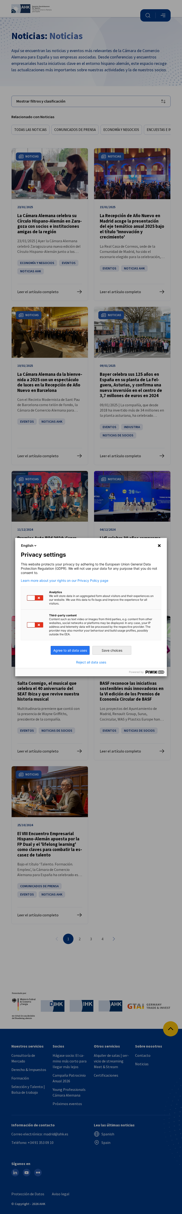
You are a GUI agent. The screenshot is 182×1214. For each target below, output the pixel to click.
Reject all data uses (91, 662)
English (27, 545)
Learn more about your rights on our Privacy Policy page (64, 580)
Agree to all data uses (70, 650)
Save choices (112, 650)
